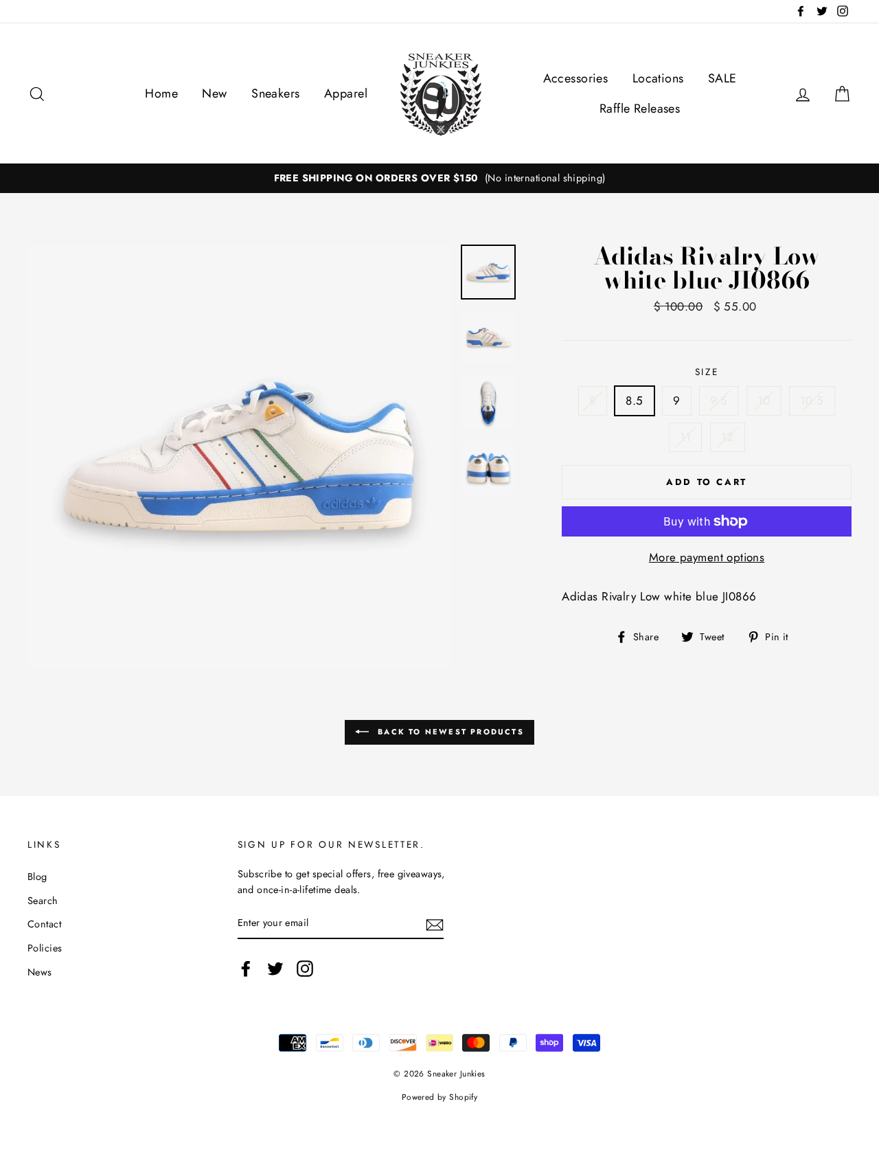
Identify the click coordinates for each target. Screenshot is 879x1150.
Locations (658, 78)
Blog (37, 876)
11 (686, 437)
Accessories (575, 78)
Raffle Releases (640, 108)
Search (42, 900)
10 (763, 400)
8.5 (634, 400)
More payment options (707, 557)
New (214, 93)
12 (727, 437)
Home (161, 93)
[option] (439, 178)
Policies (44, 948)
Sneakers (275, 93)
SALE (722, 78)
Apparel (345, 93)
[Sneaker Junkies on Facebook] (246, 968)
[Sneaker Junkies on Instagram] (305, 968)
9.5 (718, 400)
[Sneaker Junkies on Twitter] (275, 968)
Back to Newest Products (449, 731)
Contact (44, 924)
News (39, 972)
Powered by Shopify (440, 1097)
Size (707, 372)
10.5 (812, 400)
